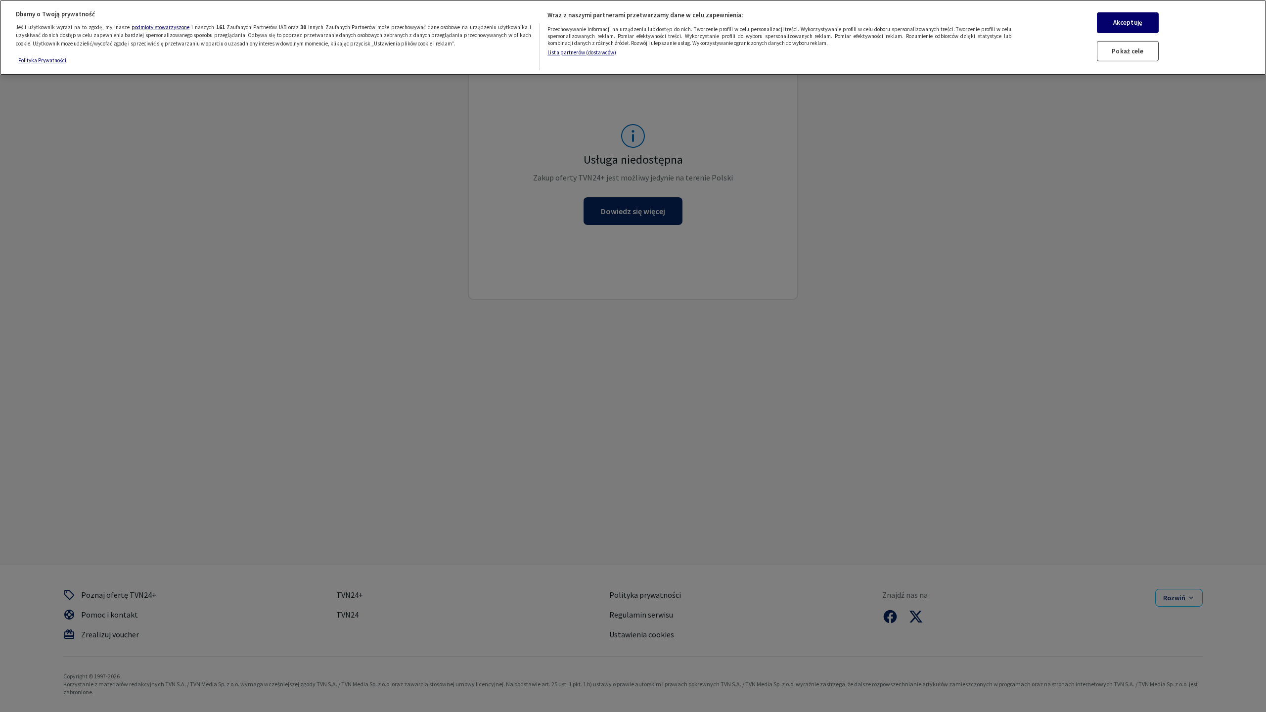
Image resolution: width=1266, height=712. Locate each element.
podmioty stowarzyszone (161, 27)
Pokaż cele (1127, 50)
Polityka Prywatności (42, 60)
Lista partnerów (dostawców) (581, 52)
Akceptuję (1127, 22)
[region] (633, 37)
